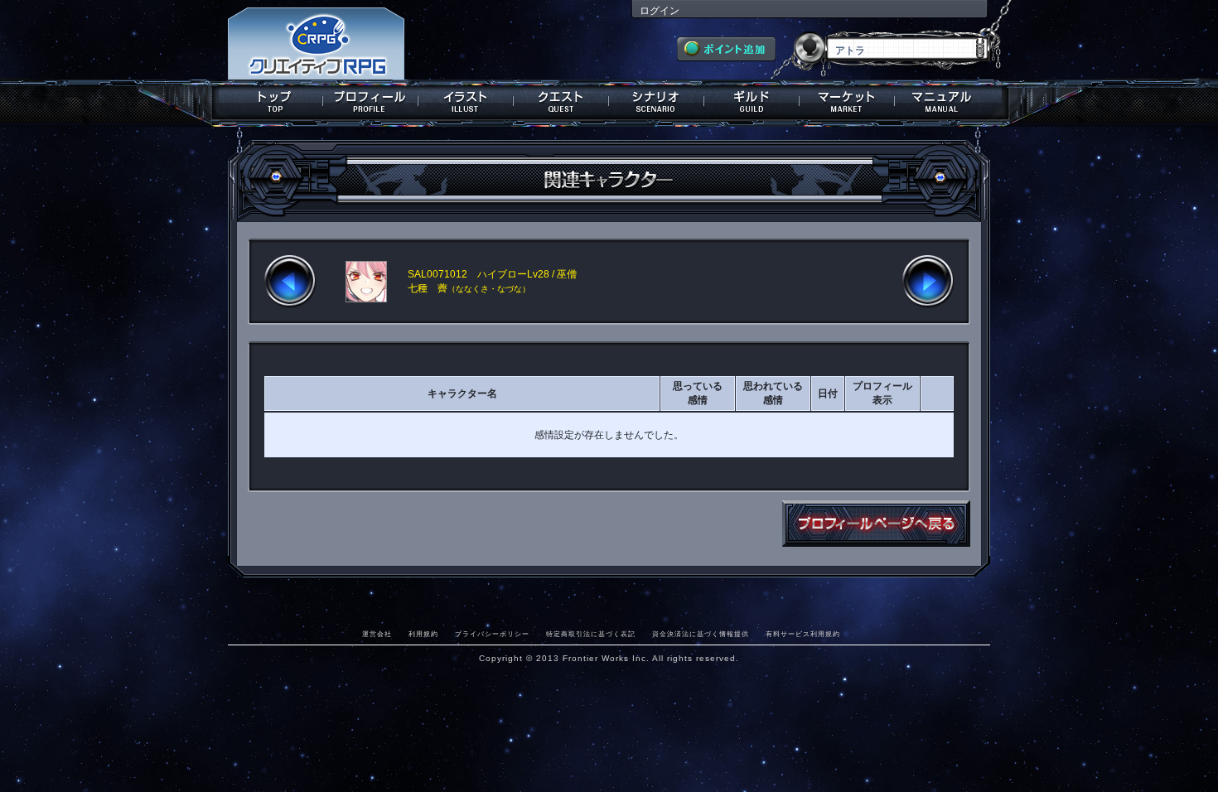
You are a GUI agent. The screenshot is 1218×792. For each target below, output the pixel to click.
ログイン (659, 11)
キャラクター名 (462, 393)
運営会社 (377, 634)
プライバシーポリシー (492, 634)
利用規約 (423, 634)
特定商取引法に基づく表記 (591, 634)
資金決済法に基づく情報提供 (700, 634)
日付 (828, 393)
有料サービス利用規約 (803, 634)
